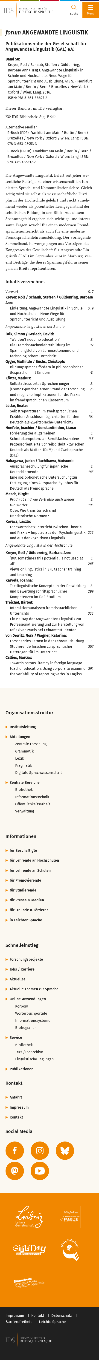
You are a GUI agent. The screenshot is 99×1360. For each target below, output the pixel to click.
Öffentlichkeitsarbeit (32, 804)
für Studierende (23, 890)
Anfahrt (16, 1097)
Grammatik (24, 751)
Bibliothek (24, 789)
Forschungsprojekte (26, 959)
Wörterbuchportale (31, 1013)
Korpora (21, 1006)
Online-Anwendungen (28, 999)
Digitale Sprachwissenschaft (38, 772)
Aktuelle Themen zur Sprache (34, 989)
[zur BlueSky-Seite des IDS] (65, 1150)
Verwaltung (24, 811)
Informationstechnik (32, 797)
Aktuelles (18, 979)
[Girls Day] (29, 1250)
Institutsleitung (23, 727)
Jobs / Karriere (22, 969)
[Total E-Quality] (69, 1250)
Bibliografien (26, 1027)
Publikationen (21, 1069)
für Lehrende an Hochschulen (34, 860)
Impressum (19, 1107)
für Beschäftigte (23, 850)
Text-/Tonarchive (29, 1052)
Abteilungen (20, 737)
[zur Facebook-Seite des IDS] (15, 1150)
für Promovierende (25, 880)
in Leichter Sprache (26, 920)
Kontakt (16, 1117)
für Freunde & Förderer (29, 910)
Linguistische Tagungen (34, 1059)
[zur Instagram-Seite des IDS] (40, 1150)
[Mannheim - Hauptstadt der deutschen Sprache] (29, 1283)
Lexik (19, 758)
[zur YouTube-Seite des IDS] (40, 1171)
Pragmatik (23, 765)
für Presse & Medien (27, 900)
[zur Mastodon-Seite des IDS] (15, 1171)
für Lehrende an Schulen (30, 870)
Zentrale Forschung (31, 744)
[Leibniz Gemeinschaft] (29, 1217)
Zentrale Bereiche (25, 782)
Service (16, 1037)
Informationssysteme (32, 1020)
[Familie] (69, 1217)
